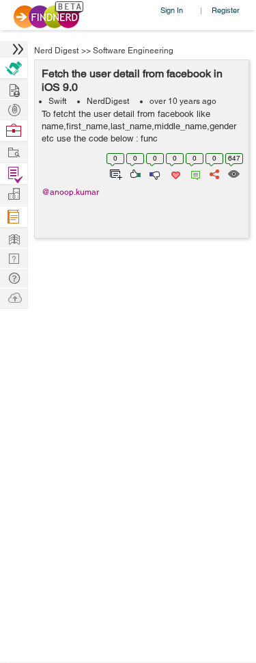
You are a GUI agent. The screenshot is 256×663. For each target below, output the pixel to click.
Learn (13, 217)
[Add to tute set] (114, 173)
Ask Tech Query (13, 277)
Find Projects (13, 151)
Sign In (171, 9)
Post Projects (13, 88)
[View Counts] (233, 173)
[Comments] (193, 173)
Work (13, 130)
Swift (57, 101)
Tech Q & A (13, 257)
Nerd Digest (56, 50)
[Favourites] (174, 173)
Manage (13, 174)
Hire (13, 68)
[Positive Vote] (134, 173)
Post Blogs (13, 297)
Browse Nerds (13, 108)
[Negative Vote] (153, 173)
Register (226, 9)
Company (13, 194)
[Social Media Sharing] (213, 173)
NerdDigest (108, 101)
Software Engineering (133, 50)
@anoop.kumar (70, 192)
